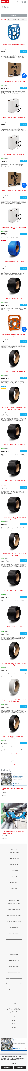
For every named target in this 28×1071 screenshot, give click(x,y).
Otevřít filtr (14, 15)
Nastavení (13, 1063)
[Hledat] (17, 1)
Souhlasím (20, 1067)
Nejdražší (9, 19)
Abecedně (23, 19)
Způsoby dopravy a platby (14, 972)
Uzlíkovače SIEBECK (14, 933)
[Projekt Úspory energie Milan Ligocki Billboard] (14, 779)
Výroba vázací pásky (14, 852)
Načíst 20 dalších (14, 754)
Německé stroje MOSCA (14, 903)
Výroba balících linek (14, 858)
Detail (24, 51)
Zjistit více (4, 795)
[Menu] (25, 1)
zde (18, 1059)
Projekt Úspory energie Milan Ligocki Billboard (13, 789)
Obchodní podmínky (14, 989)
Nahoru (15, 764)
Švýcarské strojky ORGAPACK (14, 915)
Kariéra (14, 1023)
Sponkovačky (14, 888)
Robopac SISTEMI (14, 927)
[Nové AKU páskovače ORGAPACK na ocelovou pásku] (14, 816)
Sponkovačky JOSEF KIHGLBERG (14, 939)
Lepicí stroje (14, 876)
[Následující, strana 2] (14, 758)
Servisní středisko (14, 954)
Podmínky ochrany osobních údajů (14, 984)
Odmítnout (7, 1067)
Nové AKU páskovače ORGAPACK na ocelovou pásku (13, 832)
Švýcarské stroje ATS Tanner (14, 921)
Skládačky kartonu (14, 882)
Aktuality (14, 1020)
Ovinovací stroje (14, 870)
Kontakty (14, 1027)
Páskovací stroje (14, 864)
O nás (14, 1017)
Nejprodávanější (16, 19)
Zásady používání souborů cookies (14, 978)
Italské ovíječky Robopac (14, 909)
